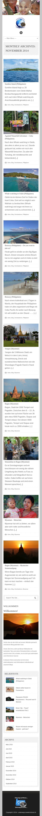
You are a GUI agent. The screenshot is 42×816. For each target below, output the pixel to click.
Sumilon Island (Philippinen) (15, 84)
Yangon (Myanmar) (12, 349)
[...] (32, 100)
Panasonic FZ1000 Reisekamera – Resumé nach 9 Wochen (26, 699)
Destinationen (18, 104)
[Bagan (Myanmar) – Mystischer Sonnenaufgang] (21, 552)
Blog (12, 104)
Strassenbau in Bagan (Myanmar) (17, 462)
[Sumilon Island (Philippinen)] (21, 70)
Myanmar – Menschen (13, 520)
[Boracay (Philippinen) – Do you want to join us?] (21, 232)
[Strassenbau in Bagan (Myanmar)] (21, 448)
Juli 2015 (9, 749)
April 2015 (9, 758)
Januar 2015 (10, 766)
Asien (9, 104)
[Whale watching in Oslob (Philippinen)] (21, 180)
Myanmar (17, 372)
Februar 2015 (10, 762)
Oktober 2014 (10, 779)
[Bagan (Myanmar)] (21, 390)
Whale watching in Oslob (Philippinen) (19, 194)
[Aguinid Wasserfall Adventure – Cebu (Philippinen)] (21, 122)
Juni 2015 (9, 753)
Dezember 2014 (11, 770)
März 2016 (9, 744)
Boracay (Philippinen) (13, 297)
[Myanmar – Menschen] (21, 506)
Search (35, 598)
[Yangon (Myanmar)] (21, 335)
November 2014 (11, 775)
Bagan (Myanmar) (11, 404)
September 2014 (11, 783)
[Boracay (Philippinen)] (21, 283)
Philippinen (26, 104)
